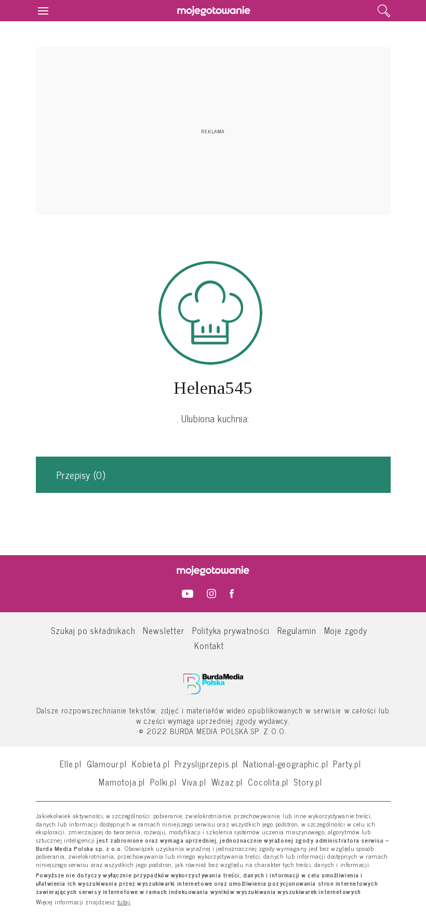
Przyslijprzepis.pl (206, 763)
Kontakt (209, 645)
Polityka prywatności (231, 630)
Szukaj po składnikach (93, 630)
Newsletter (163, 630)
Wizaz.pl (227, 781)
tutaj (123, 902)
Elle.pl (71, 763)
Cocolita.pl (268, 781)
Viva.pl (194, 781)
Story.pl (308, 781)
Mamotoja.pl (122, 781)
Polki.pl (163, 781)
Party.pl (347, 763)
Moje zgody (345, 630)
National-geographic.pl (285, 763)
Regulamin (296, 630)
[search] (384, 11)
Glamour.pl (107, 763)
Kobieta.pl (150, 763)
